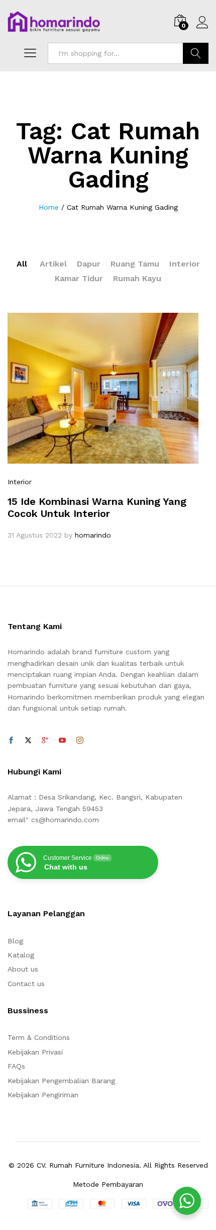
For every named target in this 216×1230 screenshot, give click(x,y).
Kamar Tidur (79, 278)
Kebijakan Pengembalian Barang (61, 1081)
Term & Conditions (39, 1037)
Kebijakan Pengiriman (43, 1095)
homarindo (93, 535)
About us (23, 969)
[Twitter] (28, 740)
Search (195, 53)
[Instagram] (80, 740)
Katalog (21, 955)
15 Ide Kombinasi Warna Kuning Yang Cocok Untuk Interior (97, 507)
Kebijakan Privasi (35, 1052)
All (22, 264)
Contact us (26, 984)
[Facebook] (11, 740)
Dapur (88, 264)
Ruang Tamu (135, 264)
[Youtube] (62, 740)
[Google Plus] (45, 740)
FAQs (16, 1066)
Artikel (53, 264)
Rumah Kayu (137, 278)
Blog (15, 941)
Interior (184, 264)
